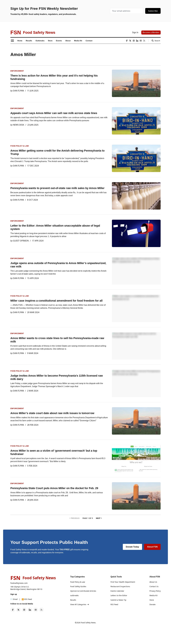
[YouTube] (141, 41)
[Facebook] (127, 41)
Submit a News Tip (118, 600)
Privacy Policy (155, 591)
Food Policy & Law (19, 146)
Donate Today (132, 547)
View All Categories (78, 604)
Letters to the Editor (119, 595)
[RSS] (144, 41)
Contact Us (153, 586)
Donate (152, 604)
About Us (153, 582)
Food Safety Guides (78, 586)
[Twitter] (130, 41)
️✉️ (14, 599)
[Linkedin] (137, 41)
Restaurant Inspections (120, 586)
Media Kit (153, 595)
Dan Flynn (18, 90)
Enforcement (17, 71)
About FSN (152, 547)
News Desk (18, 124)
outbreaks (74, 595)
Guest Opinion (21, 240)
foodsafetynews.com (19, 583)
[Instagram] (134, 41)
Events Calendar (117, 591)
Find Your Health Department (123, 582)
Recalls (73, 600)
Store (151, 600)
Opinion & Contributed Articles (83, 591)
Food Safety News (88, 622)
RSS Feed (114, 604)
